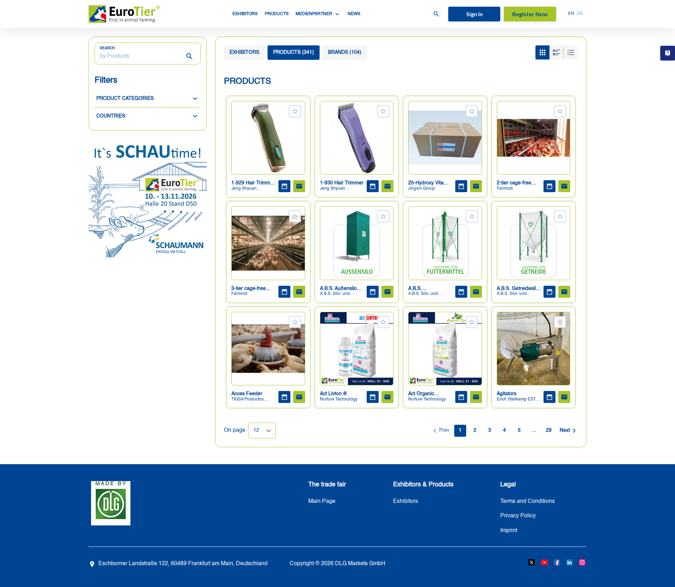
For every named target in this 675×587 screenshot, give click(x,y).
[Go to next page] (568, 431)
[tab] (244, 52)
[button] (148, 98)
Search (107, 48)
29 (549, 430)
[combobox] (262, 430)
